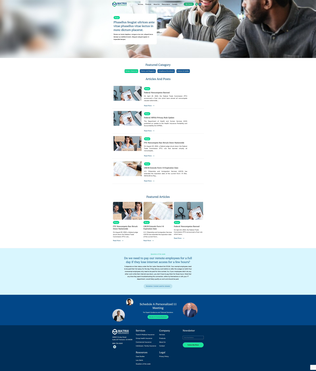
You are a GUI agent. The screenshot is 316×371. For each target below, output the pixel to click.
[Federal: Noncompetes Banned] (128, 93)
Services (140, 4)
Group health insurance (144, 338)
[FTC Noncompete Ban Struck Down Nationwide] (128, 143)
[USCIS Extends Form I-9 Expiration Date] (128, 168)
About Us (156, 4)
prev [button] (111, 223)
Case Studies (140, 356)
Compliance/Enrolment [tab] (166, 71)
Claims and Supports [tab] (148, 71)
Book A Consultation (158, 317)
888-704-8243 (117, 343)
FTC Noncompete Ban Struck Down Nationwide (164, 143)
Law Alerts (139, 360)
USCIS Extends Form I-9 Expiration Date (161, 168)
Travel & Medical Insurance (145, 335)
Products (148, 4)
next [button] (205, 223)
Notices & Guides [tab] (183, 71)
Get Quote (189, 4)
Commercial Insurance (143, 342)
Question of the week (143, 364)
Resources (165, 4)
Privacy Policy (164, 356)
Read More (148, 106)
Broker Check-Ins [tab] (131, 71)
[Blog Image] (127, 211)
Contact (174, 4)
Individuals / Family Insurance (146, 346)
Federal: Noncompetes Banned (157, 92)
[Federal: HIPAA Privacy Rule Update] (128, 118)
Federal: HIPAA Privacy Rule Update (159, 118)
